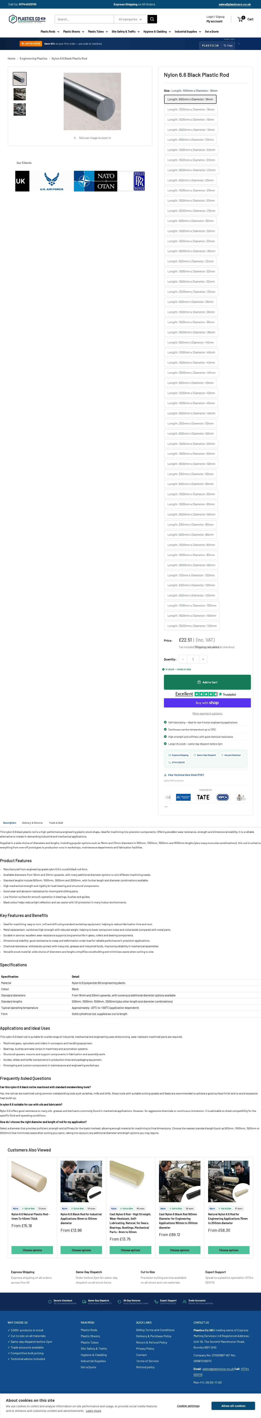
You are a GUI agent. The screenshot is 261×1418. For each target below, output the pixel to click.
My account (214, 21)
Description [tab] (9, 822)
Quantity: (170, 659)
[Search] (152, 19)
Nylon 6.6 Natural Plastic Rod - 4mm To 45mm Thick (30, 1216)
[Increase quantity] (203, 659)
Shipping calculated (207, 647)
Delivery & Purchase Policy (153, 1336)
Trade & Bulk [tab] (56, 822)
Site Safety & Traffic (123, 31)
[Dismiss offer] (239, 43)
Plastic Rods (48, 31)
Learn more (93, 1411)
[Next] (253, 1207)
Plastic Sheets (71, 31)
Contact (141, 1355)
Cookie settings (188, 1406)
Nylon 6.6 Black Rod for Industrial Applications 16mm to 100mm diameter (81, 1218)
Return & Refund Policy (151, 1342)
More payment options (207, 713)
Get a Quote (212, 31)
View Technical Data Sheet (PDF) (186, 774)
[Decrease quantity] (183, 659)
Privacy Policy (145, 1348)
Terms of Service (147, 1361)
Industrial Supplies (186, 31)
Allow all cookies (233, 1406)
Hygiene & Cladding (155, 31)
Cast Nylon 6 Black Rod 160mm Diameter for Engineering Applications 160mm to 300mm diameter (178, 1220)
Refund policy (145, 1367)
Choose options (32, 1250)
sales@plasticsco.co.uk (218, 1369)
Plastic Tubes (96, 31)
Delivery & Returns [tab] (32, 822)
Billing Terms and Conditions (155, 1330)
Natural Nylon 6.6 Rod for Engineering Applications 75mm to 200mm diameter (228, 1218)
